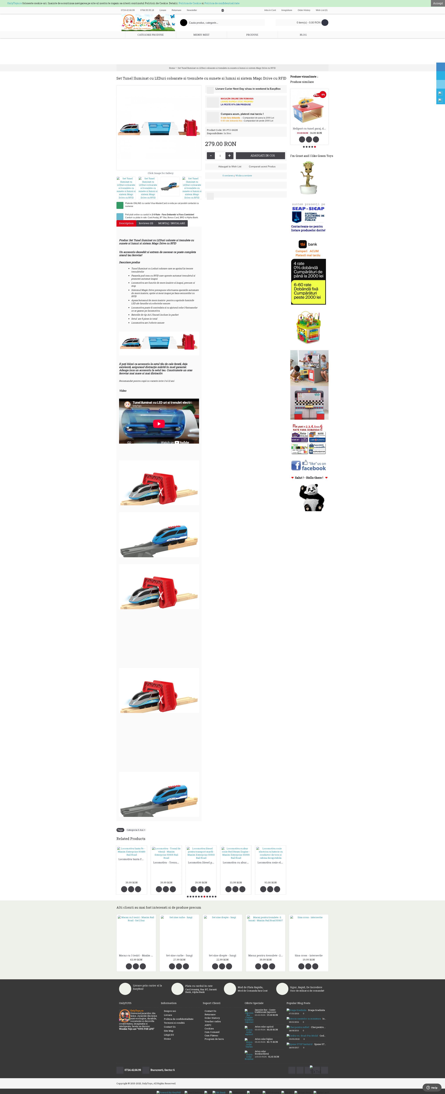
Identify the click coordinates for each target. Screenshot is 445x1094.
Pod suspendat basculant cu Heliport (310, 128)
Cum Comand (212, 1032)
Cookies (209, 1028)
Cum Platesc (211, 1035)
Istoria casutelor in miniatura (324, 1018)
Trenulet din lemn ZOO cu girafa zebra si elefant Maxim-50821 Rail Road (271, 859)
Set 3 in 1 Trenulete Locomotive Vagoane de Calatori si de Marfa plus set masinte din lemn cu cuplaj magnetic (202, 865)
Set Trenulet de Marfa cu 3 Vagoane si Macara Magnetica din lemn (167, 859)
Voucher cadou (213, 1021)
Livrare (168, 1015)
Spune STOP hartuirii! (320, 1044)
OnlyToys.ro (14, 3)
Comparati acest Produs (262, 166)
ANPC (208, 1025)
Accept (438, 3)
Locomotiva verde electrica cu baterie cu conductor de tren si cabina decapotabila (132, 862)
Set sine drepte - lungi (222, 955)
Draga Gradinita (316, 1010)
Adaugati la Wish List (229, 166)
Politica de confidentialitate (222, 3)
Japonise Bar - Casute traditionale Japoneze (265, 1011)
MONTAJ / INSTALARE (171, 223)
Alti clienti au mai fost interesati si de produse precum (158, 907)
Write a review (244, 175)
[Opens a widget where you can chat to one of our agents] (432, 1088)
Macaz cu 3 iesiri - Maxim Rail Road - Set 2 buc (137, 955)
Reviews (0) (146, 223)
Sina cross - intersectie (309, 955)
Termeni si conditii (174, 1022)
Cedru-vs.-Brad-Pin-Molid (323, 1035)
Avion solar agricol (264, 1027)
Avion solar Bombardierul (262, 1052)
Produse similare (302, 82)
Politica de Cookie (190, 3)
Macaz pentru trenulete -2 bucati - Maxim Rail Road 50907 (266, 955)
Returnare (210, 1014)
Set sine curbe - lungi (179, 955)
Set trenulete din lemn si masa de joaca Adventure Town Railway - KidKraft (237, 862)
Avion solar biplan (264, 1039)
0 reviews (228, 175)
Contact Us (170, 1026)
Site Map (168, 1030)
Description (126, 223)
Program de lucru (214, 1038)
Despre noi (170, 1011)
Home (167, 1038)
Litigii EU (169, 1034)
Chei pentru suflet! (318, 1027)
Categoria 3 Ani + (136, 829)
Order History (212, 1017)
